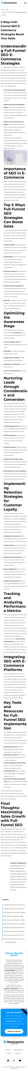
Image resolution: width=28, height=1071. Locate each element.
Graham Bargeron (11, 942)
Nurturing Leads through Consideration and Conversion (14, 920)
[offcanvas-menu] (25, 3)
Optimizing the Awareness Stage (13, 916)
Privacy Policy (5, 1066)
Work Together (18, 1050)
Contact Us (17, 1053)
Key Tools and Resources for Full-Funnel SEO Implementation (14, 935)
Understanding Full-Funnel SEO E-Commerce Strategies (14, 905)
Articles (9, 1053)
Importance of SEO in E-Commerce (13, 908)
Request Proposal (14, 1031)
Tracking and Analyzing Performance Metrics (14, 927)
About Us (8, 1050)
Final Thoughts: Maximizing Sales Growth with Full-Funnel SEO (14, 939)
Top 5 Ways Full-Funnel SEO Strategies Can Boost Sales (14, 912)
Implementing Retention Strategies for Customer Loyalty (14, 923)
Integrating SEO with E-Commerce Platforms (14, 931)
